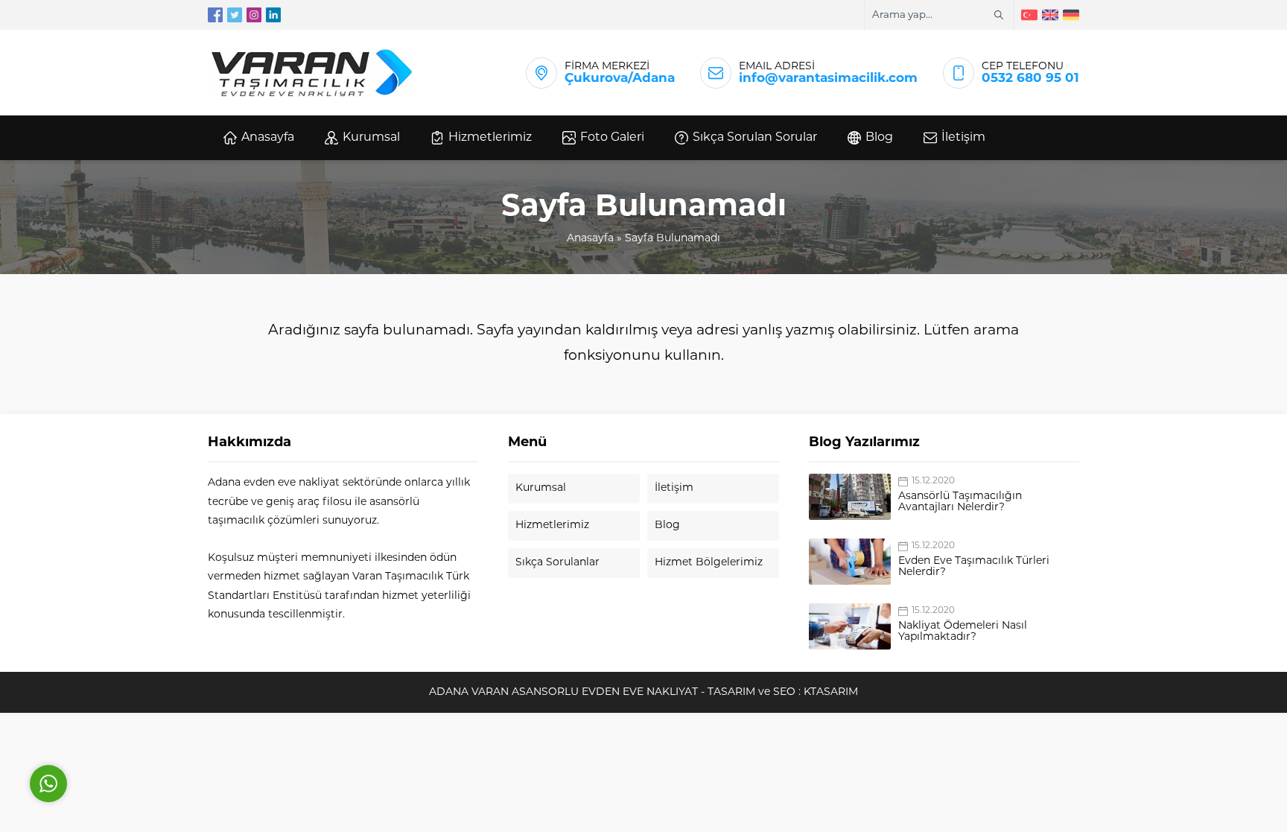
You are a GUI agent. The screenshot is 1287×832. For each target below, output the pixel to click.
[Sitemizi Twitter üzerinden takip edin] (234, 14)
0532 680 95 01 (1030, 78)
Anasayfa (590, 238)
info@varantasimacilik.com (828, 78)
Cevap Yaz (141, 716)
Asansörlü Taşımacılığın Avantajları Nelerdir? (960, 502)
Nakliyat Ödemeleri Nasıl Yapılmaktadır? (962, 631)
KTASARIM (831, 692)
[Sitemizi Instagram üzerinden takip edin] (254, 14)
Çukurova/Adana (620, 78)
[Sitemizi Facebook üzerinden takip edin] (215, 14)
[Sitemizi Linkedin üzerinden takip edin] (273, 14)
